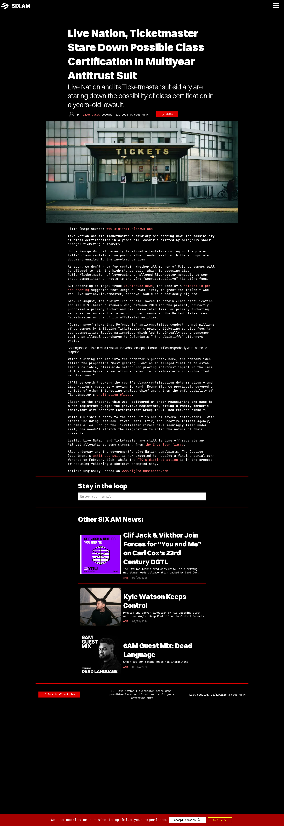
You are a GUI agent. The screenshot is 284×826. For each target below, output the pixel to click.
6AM (125, 577)
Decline (218, 820)
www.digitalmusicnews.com (129, 229)
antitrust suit (106, 456)
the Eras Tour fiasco (164, 444)
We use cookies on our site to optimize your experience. (109, 819)
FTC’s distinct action (157, 460)
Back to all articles (61, 694)
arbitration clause (114, 395)
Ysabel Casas (90, 114)
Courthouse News (138, 286)
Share (169, 114)
